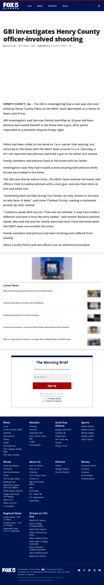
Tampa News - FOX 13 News (11, 518)
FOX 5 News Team (37, 475)
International (8, 436)
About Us (34, 461)
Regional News (12, 513)
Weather (34, 422)
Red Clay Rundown (11, 472)
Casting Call (60, 433)
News (33, 46)
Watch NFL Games (37, 520)
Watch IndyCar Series (38, 538)
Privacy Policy (55, 398)
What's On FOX (10, 503)
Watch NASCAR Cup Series (38, 533)
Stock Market (87, 475)
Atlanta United (87, 436)
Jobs (31, 487)
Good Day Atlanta (61, 424)
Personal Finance (88, 465)
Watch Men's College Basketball (38, 542)
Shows (7, 461)
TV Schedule (8, 506)
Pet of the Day (61, 439)
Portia (6, 475)
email (100, 570)
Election (60, 461)
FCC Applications (36, 497)
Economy (85, 469)
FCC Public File (35, 494)
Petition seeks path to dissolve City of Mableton (23, 303)
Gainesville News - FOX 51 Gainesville (11, 529)
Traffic (32, 441)
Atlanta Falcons (88, 429)
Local (5, 426)
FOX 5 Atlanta (23, 46)
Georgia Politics (62, 469)
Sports (85, 422)
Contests (33, 472)
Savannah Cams (36, 433)
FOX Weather (35, 445)
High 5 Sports (87, 439)
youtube (79, 570)
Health (6, 442)
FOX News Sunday (11, 454)
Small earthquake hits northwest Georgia (21, 315)
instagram (94, 570)
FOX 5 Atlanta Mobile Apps (12, 450)
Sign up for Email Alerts (36, 483)
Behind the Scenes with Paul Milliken (11, 486)
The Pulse (7, 469)
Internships (34, 491)
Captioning (34, 500)
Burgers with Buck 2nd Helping (11, 495)
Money (85, 461)
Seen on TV (34, 469)
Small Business (87, 478)
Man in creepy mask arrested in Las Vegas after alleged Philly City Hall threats (37, 339)
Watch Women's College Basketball (37, 548)
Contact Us (34, 478)
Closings (33, 426)
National (7, 433)
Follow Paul (60, 436)
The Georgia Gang (11, 478)
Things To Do (61, 446)
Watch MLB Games (37, 529)
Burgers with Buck (63, 429)
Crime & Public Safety (12, 429)
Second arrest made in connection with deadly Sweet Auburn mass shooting (36, 327)
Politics (6, 439)
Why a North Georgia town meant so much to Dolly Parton (28, 291)
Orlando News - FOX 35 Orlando (12, 523)
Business (85, 472)
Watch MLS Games (37, 556)
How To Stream (36, 465)
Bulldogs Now (9, 482)
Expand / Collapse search (99, 6)
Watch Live (8, 499)
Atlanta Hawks (87, 433)
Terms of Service (54, 401)
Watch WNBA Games (38, 553)
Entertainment (9, 446)
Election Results (62, 472)
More (65, 5)
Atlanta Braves (87, 426)
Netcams (33, 429)
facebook (84, 570)
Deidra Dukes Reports (13, 491)
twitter (89, 570)
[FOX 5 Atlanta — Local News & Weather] (12, 6)
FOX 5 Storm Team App (37, 437)
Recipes (58, 442)
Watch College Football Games (36, 524)
